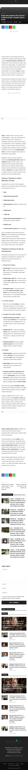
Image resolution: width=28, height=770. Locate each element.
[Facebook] (3, 27)
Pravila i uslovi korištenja (14, 765)
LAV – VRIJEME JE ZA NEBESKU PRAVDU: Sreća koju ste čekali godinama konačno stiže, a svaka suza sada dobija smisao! (18, 531)
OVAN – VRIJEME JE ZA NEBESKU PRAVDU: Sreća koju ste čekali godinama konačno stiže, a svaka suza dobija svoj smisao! (18, 502)
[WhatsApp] (13, 27)
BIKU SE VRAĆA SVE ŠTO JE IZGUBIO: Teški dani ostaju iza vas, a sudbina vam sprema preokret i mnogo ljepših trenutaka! (16, 656)
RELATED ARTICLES (7, 494)
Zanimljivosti (7, 5)
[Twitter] (6, 27)
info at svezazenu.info (17, 756)
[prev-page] (3, 561)
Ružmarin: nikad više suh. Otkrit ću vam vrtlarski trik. (21, 486)
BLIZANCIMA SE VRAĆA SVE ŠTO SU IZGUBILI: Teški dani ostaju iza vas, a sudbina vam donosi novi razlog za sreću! (13, 687)
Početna (5, 763)
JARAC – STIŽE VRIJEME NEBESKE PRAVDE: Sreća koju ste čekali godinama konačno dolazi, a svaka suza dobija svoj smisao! (17, 553)
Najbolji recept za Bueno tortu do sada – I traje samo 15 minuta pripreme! (8, 487)
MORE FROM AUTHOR (19, 494)
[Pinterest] (10, 27)
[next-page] (5, 561)
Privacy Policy (11, 763)
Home (2, 5)
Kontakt (17, 763)
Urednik (4, 22)
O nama (22, 763)
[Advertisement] (14, 43)
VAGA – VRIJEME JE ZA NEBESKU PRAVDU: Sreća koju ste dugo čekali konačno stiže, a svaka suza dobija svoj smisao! (18, 542)
